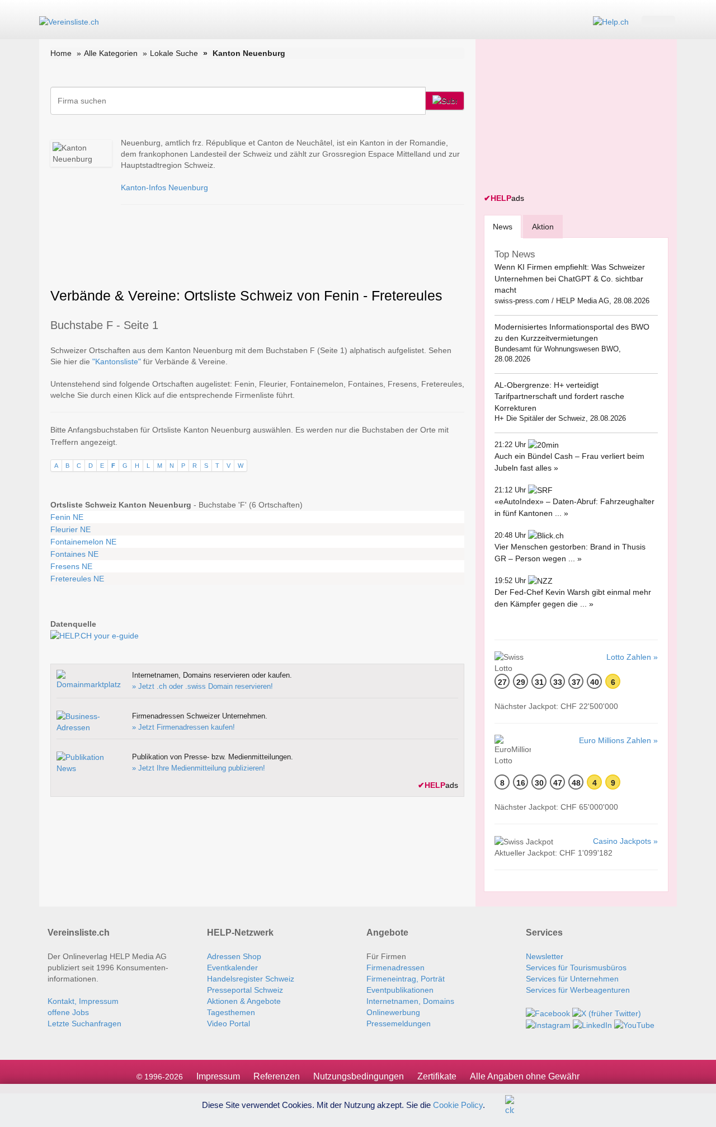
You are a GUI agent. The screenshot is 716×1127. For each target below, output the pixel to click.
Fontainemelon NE (83, 541)
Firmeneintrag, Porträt (405, 978)
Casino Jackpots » (625, 841)
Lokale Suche (174, 53)
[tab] (502, 226)
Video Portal (228, 1023)
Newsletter (544, 956)
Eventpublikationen (400, 989)
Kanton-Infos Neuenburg (164, 187)
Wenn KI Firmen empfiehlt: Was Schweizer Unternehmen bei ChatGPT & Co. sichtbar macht (569, 278)
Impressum (218, 1076)
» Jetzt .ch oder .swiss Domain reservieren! (202, 686)
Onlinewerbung (393, 1012)
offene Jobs (68, 1012)
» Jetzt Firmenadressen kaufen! (183, 727)
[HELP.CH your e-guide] (611, 21)
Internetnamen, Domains (410, 1001)
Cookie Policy (458, 1104)
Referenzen (276, 1076)
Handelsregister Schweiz (250, 978)
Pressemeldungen (398, 1023)
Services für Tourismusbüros (576, 967)
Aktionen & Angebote (244, 1001)
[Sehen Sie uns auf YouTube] (634, 1024)
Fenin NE (66, 517)
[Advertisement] (568, 117)
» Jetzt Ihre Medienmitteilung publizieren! (198, 768)
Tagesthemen (231, 1012)
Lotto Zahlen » (632, 656)
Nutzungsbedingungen (358, 1076)
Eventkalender (232, 967)
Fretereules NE (77, 578)
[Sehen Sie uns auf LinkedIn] (592, 1024)
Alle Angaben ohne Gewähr (525, 1076)
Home (61, 53)
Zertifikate (436, 1076)
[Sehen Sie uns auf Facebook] (548, 1012)
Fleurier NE (70, 529)
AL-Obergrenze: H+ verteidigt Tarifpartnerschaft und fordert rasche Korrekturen (559, 396)
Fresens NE (71, 566)
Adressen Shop (234, 956)
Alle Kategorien (111, 53)
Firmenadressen (395, 967)
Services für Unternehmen (572, 978)
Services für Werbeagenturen (578, 989)
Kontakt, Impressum (83, 1001)
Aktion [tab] (543, 226)
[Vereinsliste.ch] (69, 21)
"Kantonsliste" (116, 361)
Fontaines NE (74, 554)
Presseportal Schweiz (245, 989)
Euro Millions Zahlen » (618, 740)
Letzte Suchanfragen (84, 1023)
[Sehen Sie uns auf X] (606, 1012)
